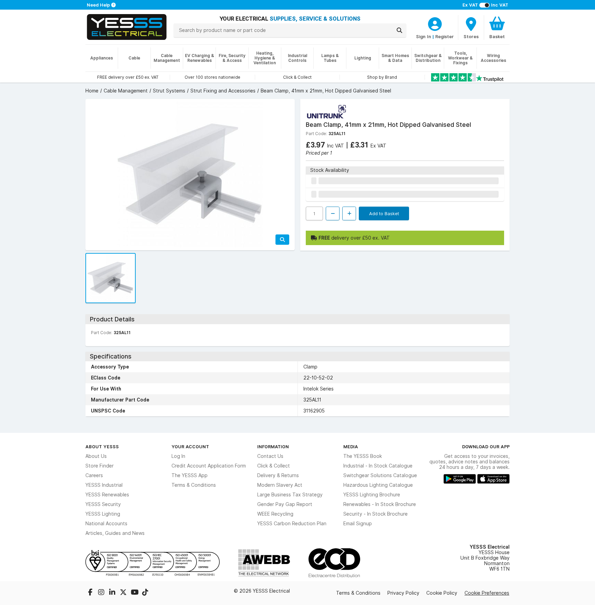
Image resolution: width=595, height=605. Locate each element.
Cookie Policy (441, 593)
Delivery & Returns (278, 475)
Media (350, 446)
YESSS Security (103, 504)
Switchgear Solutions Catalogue (380, 475)
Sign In (423, 36)
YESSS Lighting (102, 514)
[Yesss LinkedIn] (112, 593)
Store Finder (99, 466)
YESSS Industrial (104, 485)
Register (444, 36)
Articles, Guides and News (115, 533)
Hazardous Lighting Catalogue (378, 485)
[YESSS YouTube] (134, 593)
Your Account (190, 446)
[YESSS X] (123, 593)
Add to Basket (384, 213)
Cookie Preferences (486, 593)
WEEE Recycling (275, 514)
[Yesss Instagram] (101, 593)
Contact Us (270, 456)
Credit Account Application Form (208, 466)
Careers (94, 475)
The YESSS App (189, 475)
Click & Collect (273, 466)
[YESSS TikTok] (145, 593)
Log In (178, 456)
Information (273, 446)
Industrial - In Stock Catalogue (378, 466)
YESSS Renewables (107, 494)
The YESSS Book (362, 456)
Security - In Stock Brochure (375, 514)
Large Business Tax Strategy (290, 494)
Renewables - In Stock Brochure (379, 504)
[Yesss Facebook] (90, 593)
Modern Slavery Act (279, 485)
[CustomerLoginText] (435, 23)
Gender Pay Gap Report (284, 504)
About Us (96, 456)
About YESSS (102, 446)
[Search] (399, 30)
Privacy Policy (403, 593)
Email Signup (357, 523)
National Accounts (106, 523)
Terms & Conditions (193, 485)
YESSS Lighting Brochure (371, 494)
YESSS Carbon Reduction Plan (291, 523)
